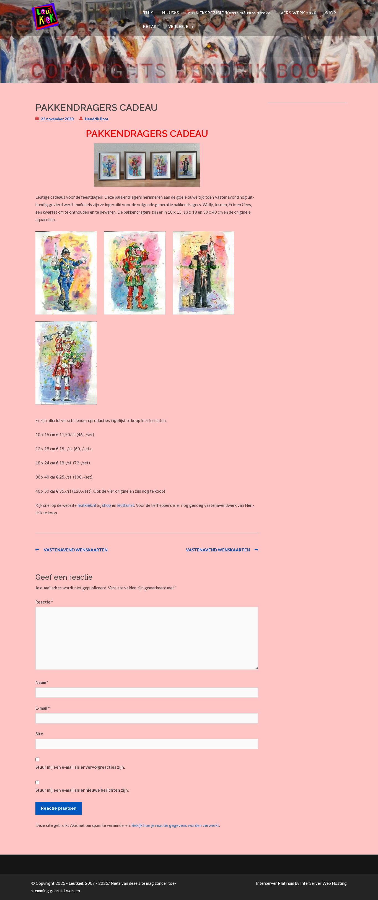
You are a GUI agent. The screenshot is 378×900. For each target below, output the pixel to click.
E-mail (42, 707)
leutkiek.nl (86, 505)
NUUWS (170, 13)
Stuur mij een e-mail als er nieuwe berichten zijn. (82, 790)
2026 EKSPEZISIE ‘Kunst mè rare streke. (230, 13)
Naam (42, 682)
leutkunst (125, 505)
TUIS (148, 13)
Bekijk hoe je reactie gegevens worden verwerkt (175, 825)
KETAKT (151, 26)
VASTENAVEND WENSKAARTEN (76, 549)
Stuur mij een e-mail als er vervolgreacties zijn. (80, 767)
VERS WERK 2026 (299, 13)
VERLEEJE (178, 26)
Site (39, 733)
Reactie (44, 601)
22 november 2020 (57, 119)
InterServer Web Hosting (323, 883)
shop (106, 505)
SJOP (330, 13)
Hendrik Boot (96, 119)
